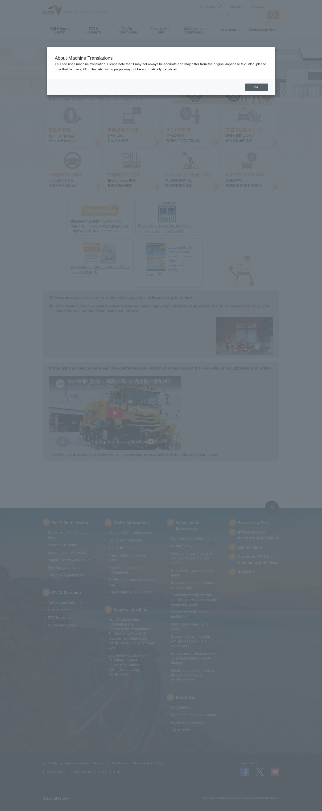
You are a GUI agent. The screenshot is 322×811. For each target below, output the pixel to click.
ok (256, 87)
